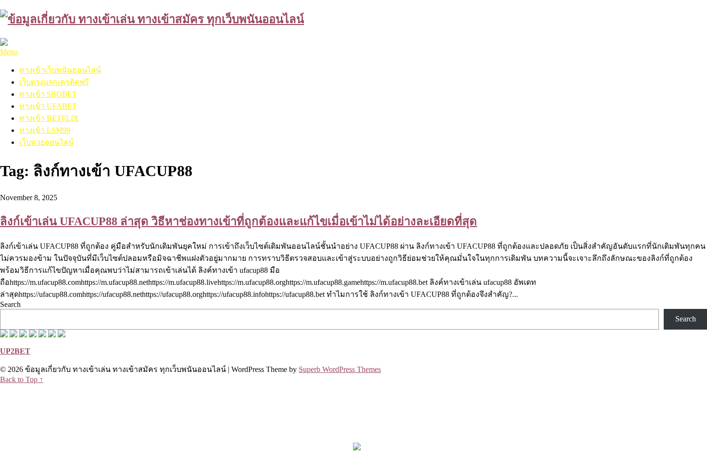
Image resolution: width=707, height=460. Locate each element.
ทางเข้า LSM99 (44, 130)
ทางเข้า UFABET (48, 106)
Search (10, 304)
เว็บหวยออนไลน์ (46, 142)
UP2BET (15, 351)
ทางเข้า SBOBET (48, 94)
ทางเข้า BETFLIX (49, 118)
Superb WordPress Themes (340, 369)
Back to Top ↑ (21, 379)
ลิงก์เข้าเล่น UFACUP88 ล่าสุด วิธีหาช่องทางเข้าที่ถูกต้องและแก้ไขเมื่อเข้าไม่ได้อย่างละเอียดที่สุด (238, 221)
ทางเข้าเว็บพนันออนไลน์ (60, 70)
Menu (9, 52)
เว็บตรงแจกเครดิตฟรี (54, 82)
